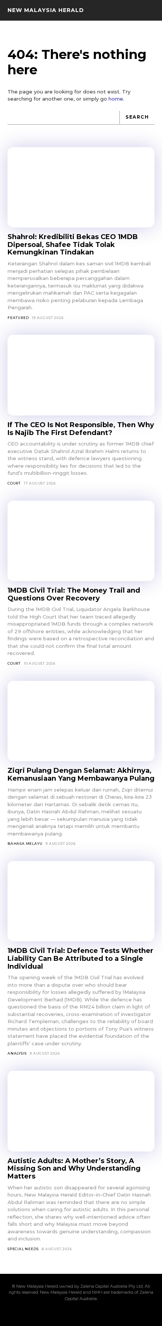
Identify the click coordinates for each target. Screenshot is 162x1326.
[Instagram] (55, 1313)
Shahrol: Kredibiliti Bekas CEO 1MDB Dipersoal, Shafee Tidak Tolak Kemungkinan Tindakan (73, 244)
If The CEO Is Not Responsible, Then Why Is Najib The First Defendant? (81, 429)
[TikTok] (81, 1313)
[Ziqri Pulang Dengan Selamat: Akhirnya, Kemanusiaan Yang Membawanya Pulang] (81, 721)
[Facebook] (42, 1313)
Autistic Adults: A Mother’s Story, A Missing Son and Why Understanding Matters (74, 1168)
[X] (93, 1313)
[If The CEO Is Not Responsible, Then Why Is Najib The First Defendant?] (81, 375)
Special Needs (23, 1249)
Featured (18, 318)
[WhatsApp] (106, 1313)
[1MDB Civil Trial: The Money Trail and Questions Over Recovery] (81, 541)
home (116, 99)
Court (14, 483)
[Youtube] (119, 1313)
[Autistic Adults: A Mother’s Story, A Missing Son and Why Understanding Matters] (81, 1111)
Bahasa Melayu (25, 843)
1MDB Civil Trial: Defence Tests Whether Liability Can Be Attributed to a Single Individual (80, 958)
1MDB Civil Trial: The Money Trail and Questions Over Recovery (74, 594)
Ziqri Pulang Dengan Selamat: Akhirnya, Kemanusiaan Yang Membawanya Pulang (81, 774)
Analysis (17, 1053)
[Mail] (68, 1313)
